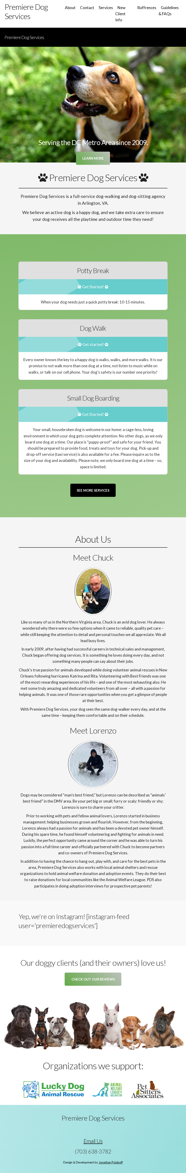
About (70, 7)
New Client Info (120, 13)
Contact (87, 7)
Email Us (93, 1141)
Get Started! (93, 286)
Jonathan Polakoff (111, 1162)
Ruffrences (146, 7)
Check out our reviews (93, 979)
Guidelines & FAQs (169, 10)
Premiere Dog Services (24, 37)
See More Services (93, 490)
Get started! (93, 344)
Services (106, 7)
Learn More (93, 158)
